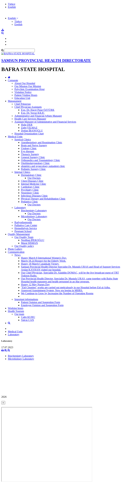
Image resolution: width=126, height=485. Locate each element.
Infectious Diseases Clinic (34, 195)
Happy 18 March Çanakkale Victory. (40, 263)
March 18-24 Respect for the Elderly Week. (43, 260)
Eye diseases (27, 151)
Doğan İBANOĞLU (32, 130)
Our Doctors (34, 178)
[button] (13, 18)
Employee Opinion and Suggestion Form (42, 305)
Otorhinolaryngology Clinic (35, 163)
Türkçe (11, 4)
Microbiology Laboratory (34, 216)
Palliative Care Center (25, 225)
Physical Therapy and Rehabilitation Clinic (43, 198)
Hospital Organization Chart (29, 133)
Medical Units (15, 136)
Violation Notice (23, 92)
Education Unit (22, 98)
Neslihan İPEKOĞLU (32, 240)
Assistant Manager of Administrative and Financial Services (45, 121)
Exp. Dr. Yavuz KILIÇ (33, 112)
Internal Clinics (22, 172)
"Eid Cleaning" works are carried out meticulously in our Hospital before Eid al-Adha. (65, 287)
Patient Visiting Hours (25, 95)
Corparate (13, 80)
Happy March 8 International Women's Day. (44, 257)
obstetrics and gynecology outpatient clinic (43, 166)
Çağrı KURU (28, 317)
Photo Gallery (15, 249)
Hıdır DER (26, 124)
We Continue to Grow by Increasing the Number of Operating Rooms (57, 293)
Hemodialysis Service (25, 228)
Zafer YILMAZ (29, 127)
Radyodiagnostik (23, 222)
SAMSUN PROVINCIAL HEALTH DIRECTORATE (46, 60)
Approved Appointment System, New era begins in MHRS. (52, 290)
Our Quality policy (24, 246)
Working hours (15, 308)
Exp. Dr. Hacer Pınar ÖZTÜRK (37, 110)
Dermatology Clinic (31, 175)
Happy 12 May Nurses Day (35, 284)
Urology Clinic (29, 148)
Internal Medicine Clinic (33, 183)
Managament (14, 101)
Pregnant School (23, 231)
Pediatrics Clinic (29, 201)
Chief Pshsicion (22, 104)
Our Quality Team (23, 237)
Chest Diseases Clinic (32, 181)
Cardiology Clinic (30, 186)
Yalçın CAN (27, 320)
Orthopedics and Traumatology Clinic (40, 160)
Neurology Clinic (30, 192)
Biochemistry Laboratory (34, 210)
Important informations (26, 299)
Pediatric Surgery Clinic (33, 169)
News (17, 255)
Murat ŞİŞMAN (29, 243)
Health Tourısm (16, 311)
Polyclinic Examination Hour (29, 89)
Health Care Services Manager (30, 118)
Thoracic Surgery (30, 154)
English (12, 7)
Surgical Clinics (22, 139)
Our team (19, 314)
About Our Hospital (24, 83)
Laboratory (20, 207)
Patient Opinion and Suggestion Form (40, 302)
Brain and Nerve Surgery (34, 145)
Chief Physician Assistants (28, 107)
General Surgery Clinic (33, 157)
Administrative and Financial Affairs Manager (38, 115)
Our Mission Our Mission (27, 86)
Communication (16, 252)
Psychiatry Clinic (30, 189)
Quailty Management (19, 234)
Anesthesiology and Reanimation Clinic (41, 142)
